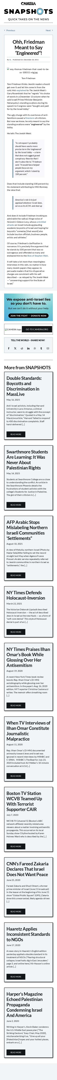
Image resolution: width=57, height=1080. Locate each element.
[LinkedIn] (28, 348)
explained (22, 90)
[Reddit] (22, 348)
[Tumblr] (41, 348)
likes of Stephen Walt (37, 255)
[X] (15, 348)
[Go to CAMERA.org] (28, 329)
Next (48, 30)
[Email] (48, 348)
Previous (10, 30)
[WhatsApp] (35, 348)
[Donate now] (28, 294)
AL (10, 60)
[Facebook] (9, 348)
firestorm (29, 118)
